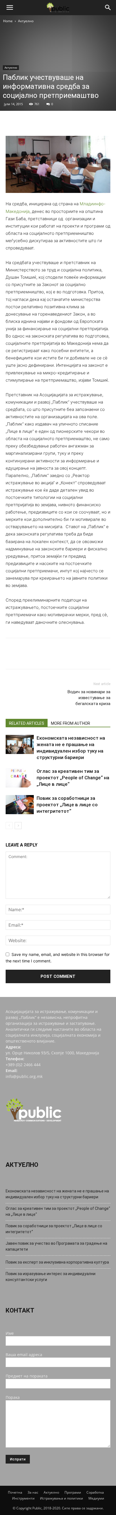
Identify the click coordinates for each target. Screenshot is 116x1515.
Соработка (95, 1492)
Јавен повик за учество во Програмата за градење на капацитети (56, 1246)
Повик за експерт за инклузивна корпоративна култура (57, 1262)
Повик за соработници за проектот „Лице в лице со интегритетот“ (67, 804)
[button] (10, 7)
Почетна (15, 1492)
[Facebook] (11, 122)
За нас (33, 1492)
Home (8, 21)
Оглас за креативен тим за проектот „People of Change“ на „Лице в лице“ (73, 777)
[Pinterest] (37, 122)
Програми (72, 1492)
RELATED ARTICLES (26, 723)
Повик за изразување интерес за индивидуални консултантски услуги (50, 1276)
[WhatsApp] (50, 122)
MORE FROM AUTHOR (70, 723)
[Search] (108, 7)
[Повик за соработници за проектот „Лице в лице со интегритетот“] (20, 804)
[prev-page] (9, 825)
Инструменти (23, 1498)
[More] (63, 122)
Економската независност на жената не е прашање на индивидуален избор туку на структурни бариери (57, 1194)
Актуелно (26, 21)
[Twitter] (24, 122)
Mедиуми (96, 1498)
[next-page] (18, 825)
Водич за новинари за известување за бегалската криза (89, 697)
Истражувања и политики (61, 1498)
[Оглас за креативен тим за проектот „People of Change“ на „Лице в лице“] (20, 777)
